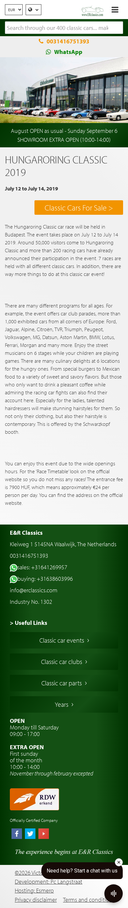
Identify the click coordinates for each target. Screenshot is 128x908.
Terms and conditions (89, 899)
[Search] (118, 28)
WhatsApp (68, 52)
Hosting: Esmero (34, 890)
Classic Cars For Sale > (79, 207)
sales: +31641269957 (42, 567)
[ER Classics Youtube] (43, 834)
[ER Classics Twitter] (30, 834)
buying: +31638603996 (45, 578)
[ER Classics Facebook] (16, 834)
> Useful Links (28, 622)
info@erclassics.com (33, 590)
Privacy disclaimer (36, 899)
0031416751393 (68, 41)
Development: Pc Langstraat (48, 881)
